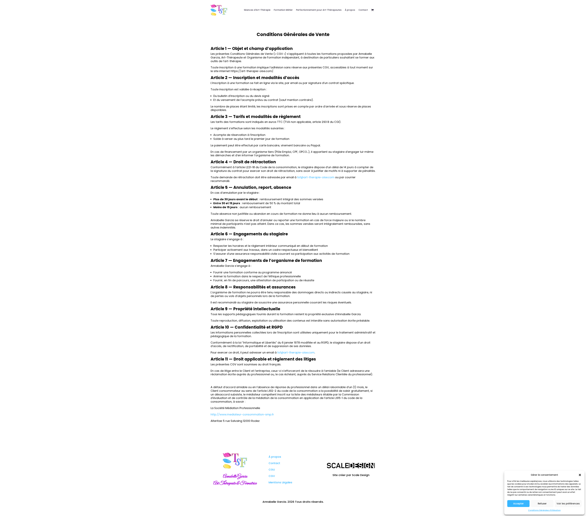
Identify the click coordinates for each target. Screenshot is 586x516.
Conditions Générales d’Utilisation (544, 510)
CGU (272, 469)
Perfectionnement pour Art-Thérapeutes (319, 9)
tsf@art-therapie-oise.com (315, 177)
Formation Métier (283, 9)
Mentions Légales (280, 482)
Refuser (542, 503)
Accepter (518, 503)
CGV (272, 476)
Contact (363, 9)
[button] (579, 474)
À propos (350, 9)
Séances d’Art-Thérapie (257, 9)
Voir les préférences (568, 503)
